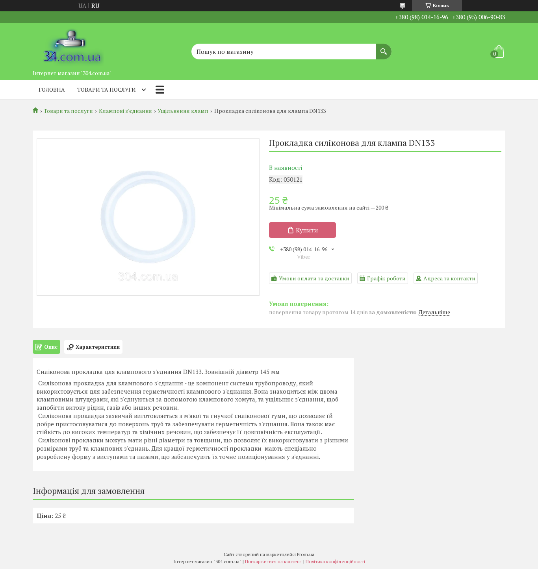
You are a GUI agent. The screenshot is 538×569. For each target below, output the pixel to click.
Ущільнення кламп (183, 110)
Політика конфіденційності (335, 561)
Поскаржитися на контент (273, 561)
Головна (52, 89)
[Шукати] (383, 47)
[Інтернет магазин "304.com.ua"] (72, 44)
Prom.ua (305, 554)
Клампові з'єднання (125, 110)
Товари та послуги (106, 89)
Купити (307, 230)
